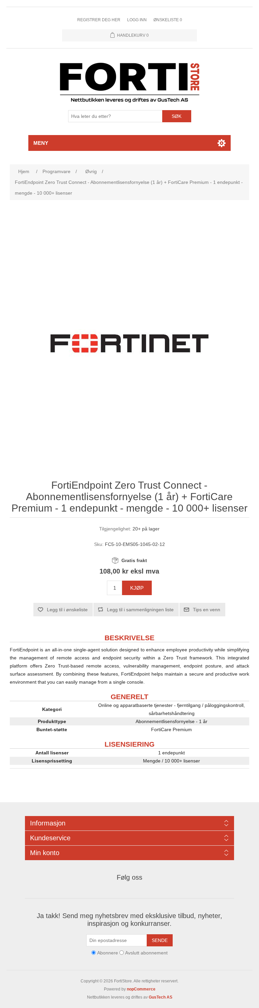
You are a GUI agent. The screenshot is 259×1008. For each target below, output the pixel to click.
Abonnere (107, 952)
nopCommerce (141, 989)
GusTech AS (160, 997)
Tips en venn (206, 609)
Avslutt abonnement (146, 952)
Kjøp (137, 588)
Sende (160, 940)
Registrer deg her (98, 20)
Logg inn (137, 20)
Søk (176, 116)
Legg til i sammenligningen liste (140, 609)
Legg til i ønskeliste (67, 609)
